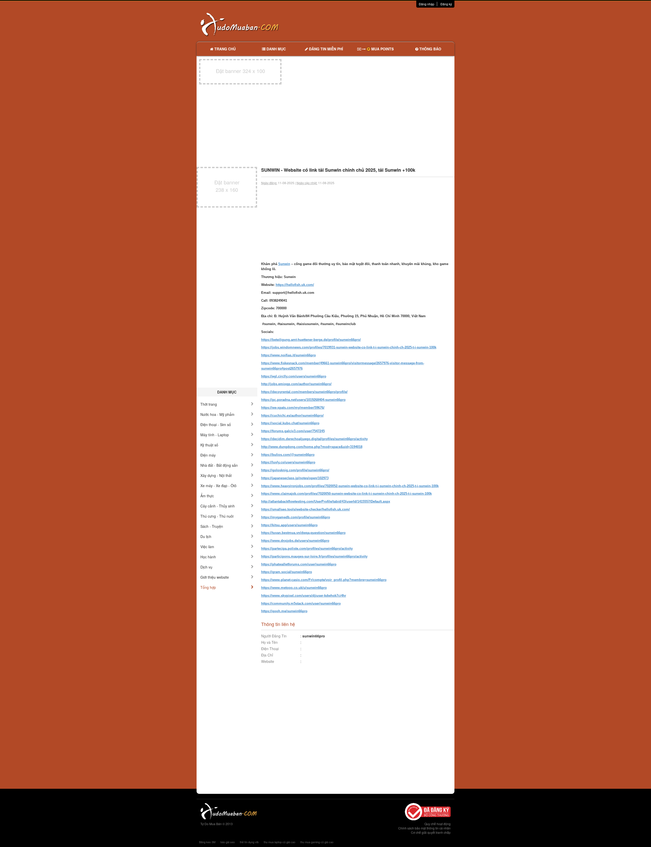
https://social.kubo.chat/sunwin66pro (290, 423)
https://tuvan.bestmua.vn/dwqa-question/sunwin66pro (303, 533)
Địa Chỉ (267, 655)
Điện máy (208, 455)
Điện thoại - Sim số (215, 424)
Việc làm (207, 546)
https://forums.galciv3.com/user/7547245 (293, 431)
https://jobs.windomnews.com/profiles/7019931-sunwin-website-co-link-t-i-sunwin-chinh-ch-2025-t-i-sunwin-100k (348, 347)
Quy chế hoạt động (437, 824)
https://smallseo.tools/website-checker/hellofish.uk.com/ (305, 509)
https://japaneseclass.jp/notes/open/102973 (295, 478)
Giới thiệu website (214, 577)
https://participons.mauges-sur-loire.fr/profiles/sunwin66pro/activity (314, 556)
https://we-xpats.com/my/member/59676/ (292, 408)
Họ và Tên (269, 642)
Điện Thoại (270, 648)
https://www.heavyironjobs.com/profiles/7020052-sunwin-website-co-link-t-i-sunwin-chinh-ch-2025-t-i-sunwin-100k (350, 486)
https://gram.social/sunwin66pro (286, 572)
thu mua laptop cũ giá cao (279, 842)
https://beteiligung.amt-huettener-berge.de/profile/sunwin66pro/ (311, 340)
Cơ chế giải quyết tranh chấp (431, 832)
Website (267, 661)
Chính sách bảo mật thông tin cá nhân (424, 828)
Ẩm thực (207, 495)
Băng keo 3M (207, 842)
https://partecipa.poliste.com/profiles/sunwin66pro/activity (307, 548)
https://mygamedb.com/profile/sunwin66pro (295, 517)
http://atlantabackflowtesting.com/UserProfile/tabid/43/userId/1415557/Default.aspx (325, 501)
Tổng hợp (208, 587)
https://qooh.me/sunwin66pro (284, 611)
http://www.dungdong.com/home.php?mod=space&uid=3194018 (311, 447)
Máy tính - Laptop (214, 434)
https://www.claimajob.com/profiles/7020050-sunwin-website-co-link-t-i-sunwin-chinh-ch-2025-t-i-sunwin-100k (346, 493)
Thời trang (208, 404)
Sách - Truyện (211, 526)
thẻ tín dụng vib (249, 842)
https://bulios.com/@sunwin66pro (288, 455)
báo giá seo (227, 842)
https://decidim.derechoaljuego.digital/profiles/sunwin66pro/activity (314, 439)
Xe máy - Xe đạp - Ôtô (218, 485)
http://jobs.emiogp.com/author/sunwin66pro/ (296, 384)
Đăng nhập (426, 4)
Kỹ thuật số (209, 444)
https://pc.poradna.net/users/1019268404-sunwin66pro (303, 400)
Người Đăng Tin (274, 635)
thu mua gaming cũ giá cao (316, 842)
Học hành (208, 556)
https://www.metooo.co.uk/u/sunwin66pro (294, 588)
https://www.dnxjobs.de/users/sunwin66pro (295, 541)
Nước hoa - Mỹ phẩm (217, 414)
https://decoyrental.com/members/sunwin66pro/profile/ (304, 392)
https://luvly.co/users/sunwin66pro (288, 462)
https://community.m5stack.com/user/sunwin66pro (301, 603)
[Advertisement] (379, 24)
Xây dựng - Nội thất (216, 475)
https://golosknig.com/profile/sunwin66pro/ (295, 470)
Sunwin (284, 264)
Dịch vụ (206, 566)
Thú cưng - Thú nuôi (216, 516)
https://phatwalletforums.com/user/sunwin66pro (298, 564)
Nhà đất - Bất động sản (219, 465)
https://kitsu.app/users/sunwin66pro (289, 525)
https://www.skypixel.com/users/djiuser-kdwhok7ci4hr (303, 595)
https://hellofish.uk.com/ (295, 285)
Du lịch (205, 536)
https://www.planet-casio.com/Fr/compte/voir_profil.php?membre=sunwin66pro (324, 580)
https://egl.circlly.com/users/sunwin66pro (293, 376)
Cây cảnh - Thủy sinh (217, 505)
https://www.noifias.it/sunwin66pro (288, 355)
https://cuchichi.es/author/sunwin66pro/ (292, 415)
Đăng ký (446, 4)
